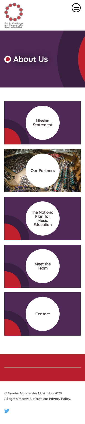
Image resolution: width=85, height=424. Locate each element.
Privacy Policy (59, 399)
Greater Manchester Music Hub (26, 15)
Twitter (6, 410)
